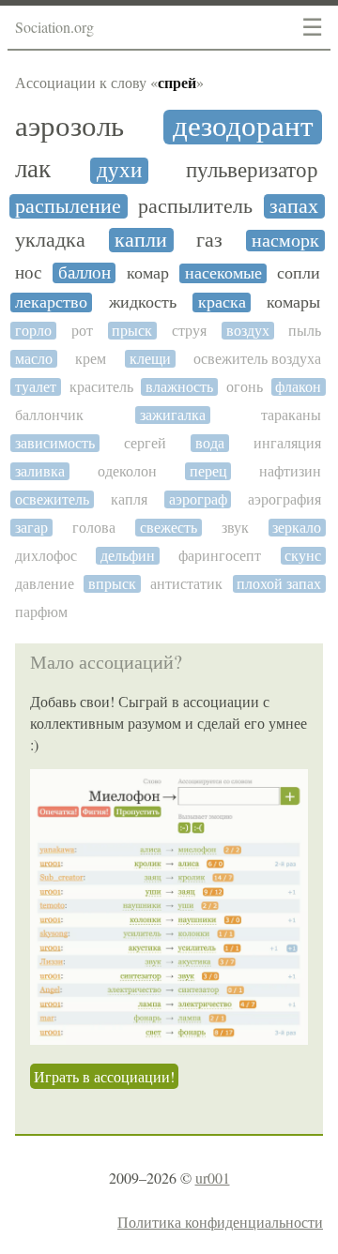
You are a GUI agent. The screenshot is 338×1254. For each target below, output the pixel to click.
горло (33, 331)
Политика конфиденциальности (220, 1221)
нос (28, 272)
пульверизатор (252, 170)
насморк (285, 240)
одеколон (127, 471)
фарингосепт (219, 556)
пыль (304, 331)
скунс (302, 556)
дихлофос (46, 556)
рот (82, 331)
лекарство (51, 302)
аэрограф (198, 499)
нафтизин (290, 471)
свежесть (168, 527)
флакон (298, 387)
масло (34, 359)
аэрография (284, 499)
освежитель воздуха (257, 359)
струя (189, 331)
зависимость (55, 443)
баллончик (49, 415)
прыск (132, 331)
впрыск (112, 584)
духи (119, 170)
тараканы (291, 415)
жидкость (143, 302)
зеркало (296, 527)
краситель (101, 387)
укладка (50, 240)
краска (222, 302)
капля (129, 499)
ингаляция (287, 443)
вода (209, 443)
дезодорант (243, 127)
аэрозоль (69, 126)
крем (90, 359)
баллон (84, 273)
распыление (68, 206)
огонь (244, 387)
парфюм (41, 612)
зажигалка (173, 415)
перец (208, 471)
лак (33, 169)
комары (293, 302)
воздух (247, 331)
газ (209, 240)
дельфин (127, 556)
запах (293, 206)
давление (44, 584)
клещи (150, 359)
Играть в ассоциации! (104, 1076)
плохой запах (279, 584)
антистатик (186, 584)
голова (93, 527)
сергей (145, 443)
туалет (35, 387)
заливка (40, 471)
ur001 (212, 1177)
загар (31, 527)
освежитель (52, 499)
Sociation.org (54, 27)
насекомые (223, 273)
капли (141, 240)
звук (235, 527)
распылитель (195, 206)
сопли (298, 273)
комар (148, 273)
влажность (179, 387)
